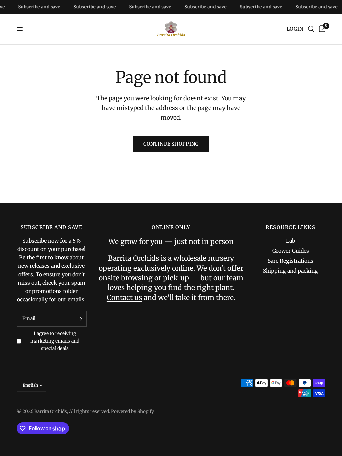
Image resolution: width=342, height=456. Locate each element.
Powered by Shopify (132, 411)
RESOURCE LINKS (290, 227)
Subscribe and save (36, 7)
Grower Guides (290, 251)
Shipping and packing (290, 271)
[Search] (311, 29)
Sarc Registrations (290, 261)
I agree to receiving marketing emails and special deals (54, 341)
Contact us (124, 297)
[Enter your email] (80, 319)
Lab (290, 241)
